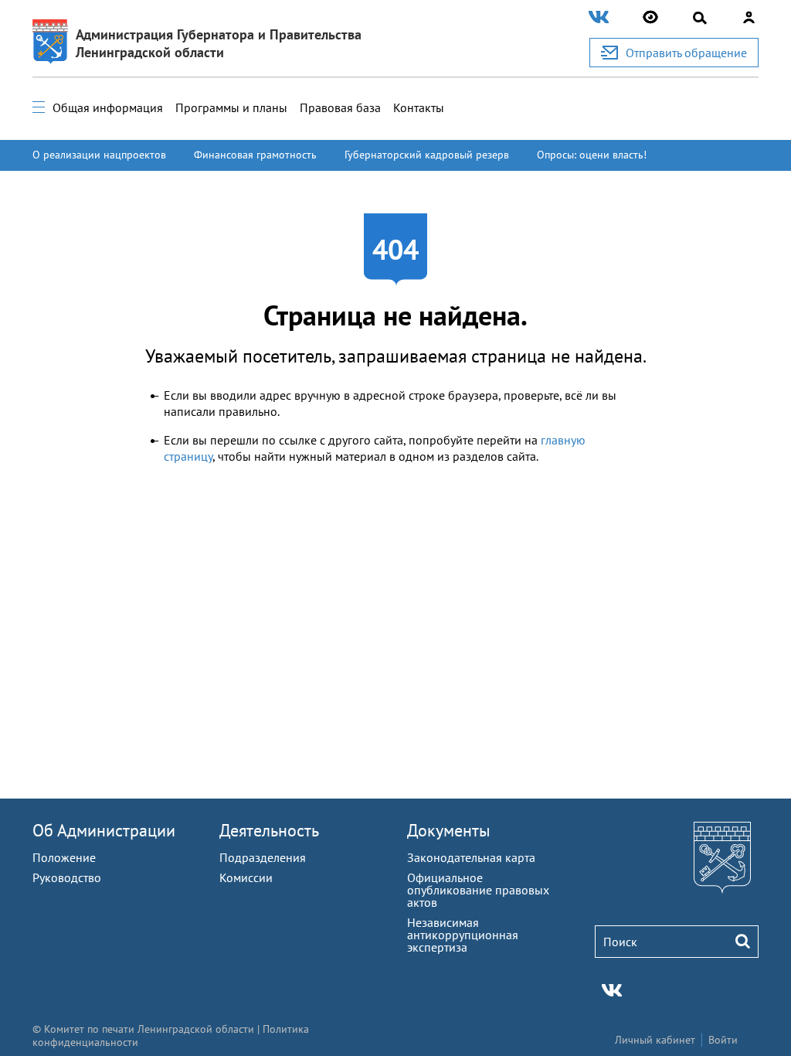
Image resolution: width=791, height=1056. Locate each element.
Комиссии (246, 877)
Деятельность (269, 830)
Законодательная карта (471, 857)
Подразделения (262, 857)
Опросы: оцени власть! (592, 155)
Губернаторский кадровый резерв (427, 155)
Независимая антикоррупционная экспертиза (462, 935)
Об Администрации (103, 830)
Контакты (418, 107)
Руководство (66, 877)
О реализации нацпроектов (99, 155)
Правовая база (340, 107)
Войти (723, 1040)
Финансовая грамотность (255, 155)
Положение (64, 857)
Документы (449, 830)
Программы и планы (231, 107)
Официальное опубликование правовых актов (478, 890)
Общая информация (108, 107)
